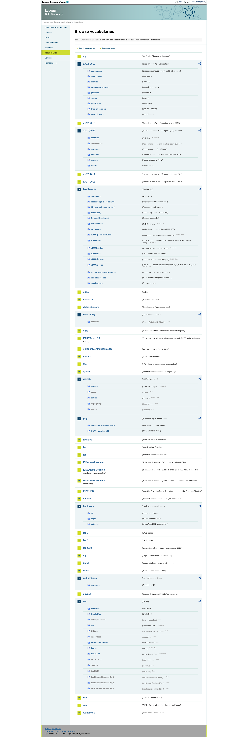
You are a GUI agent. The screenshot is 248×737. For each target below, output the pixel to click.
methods (95, 155)
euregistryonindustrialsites (98, 349)
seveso (87, 594)
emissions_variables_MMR (103, 425)
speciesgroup (97, 283)
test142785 (95, 654)
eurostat (87, 356)
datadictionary (91, 307)
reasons (94, 160)
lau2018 (87, 548)
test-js (93, 648)
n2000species (97, 265)
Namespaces (51, 63)
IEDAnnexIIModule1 (94, 462)
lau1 (85, 533)
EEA (56, 2)
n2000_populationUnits (101, 235)
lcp (85, 555)
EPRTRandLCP (91, 338)
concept (94, 386)
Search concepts (108, 48)
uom (85, 697)
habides (87, 439)
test (85, 601)
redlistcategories (98, 278)
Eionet (56, 22)
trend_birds (96, 103)
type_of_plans (97, 114)
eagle (93, 519)
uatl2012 (94, 524)
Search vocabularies (87, 48)
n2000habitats (97, 248)
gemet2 (87, 379)
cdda (86, 292)
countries (95, 149)
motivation (96, 229)
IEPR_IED (88, 491)
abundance (96, 196)
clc (92, 513)
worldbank (89, 712)
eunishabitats (97, 224)
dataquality (96, 213)
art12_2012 (89, 64)
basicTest (95, 609)
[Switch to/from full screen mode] (189, 2)
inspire (87, 498)
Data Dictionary (66, 22)
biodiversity (89, 189)
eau (92, 625)
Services (48, 58)
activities (95, 138)
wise (85, 705)
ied (85, 455)
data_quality (96, 76)
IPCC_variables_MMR (100, 431)
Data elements (51, 42)
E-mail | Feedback (53, 728)
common (88, 299)
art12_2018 (89, 123)
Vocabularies (51, 53)
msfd (86, 563)
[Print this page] (185, 2)
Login (180, 2)
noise (86, 570)
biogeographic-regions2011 (103, 207)
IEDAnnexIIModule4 (94, 480)
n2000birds (96, 240)
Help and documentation (56, 27)
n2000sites (95, 254)
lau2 (85, 540)
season (94, 98)
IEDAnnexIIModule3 (94, 470)
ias (84, 447)
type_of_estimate (98, 109)
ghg (85, 418)
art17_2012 (89, 174)
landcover (88, 506)
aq (84, 56)
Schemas (49, 47)
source (94, 398)
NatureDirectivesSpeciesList (103, 272)
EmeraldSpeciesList (100, 218)
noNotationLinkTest (99, 643)
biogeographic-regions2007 (103, 202)
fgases (87, 371)
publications (90, 578)
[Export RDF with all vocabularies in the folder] (199, 64)
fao (85, 364)
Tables (48, 37)
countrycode (96, 71)
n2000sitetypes (97, 259)
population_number (100, 87)
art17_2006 (89, 130)
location (94, 82)
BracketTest (96, 614)
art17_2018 (89, 182)
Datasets (49, 32)
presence (95, 93)
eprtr (85, 330)
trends (94, 165)
